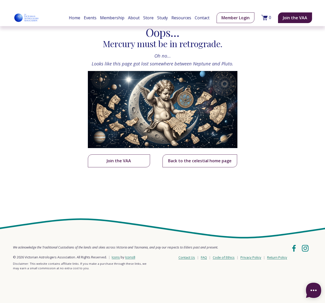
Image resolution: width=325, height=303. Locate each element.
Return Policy (277, 257)
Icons (116, 257)
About (134, 18)
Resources (181, 18)
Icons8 (130, 257)
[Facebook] (294, 248)
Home (74, 18)
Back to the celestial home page (200, 161)
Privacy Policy (250, 257)
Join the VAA (295, 18)
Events (90, 18)
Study (162, 18)
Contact (202, 18)
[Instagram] (305, 248)
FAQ (204, 257)
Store (148, 18)
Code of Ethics (224, 257)
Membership (112, 18)
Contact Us (186, 257)
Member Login (235, 18)
